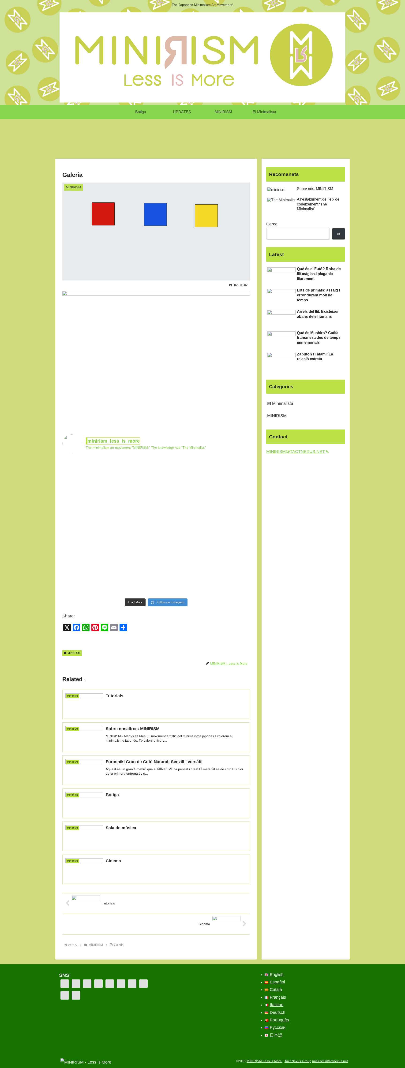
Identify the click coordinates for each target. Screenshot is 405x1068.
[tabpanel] (85, 136)
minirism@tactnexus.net (330, 1061)
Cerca (272, 224)
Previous (58, 137)
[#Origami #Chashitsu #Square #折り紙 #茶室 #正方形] (85, 581)
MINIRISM (74, 653)
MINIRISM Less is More (264, 1061)
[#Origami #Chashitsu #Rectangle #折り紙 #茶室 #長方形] (85, 471)
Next (346, 137)
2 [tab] (206, 156)
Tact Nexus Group (298, 1061)
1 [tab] (199, 156)
